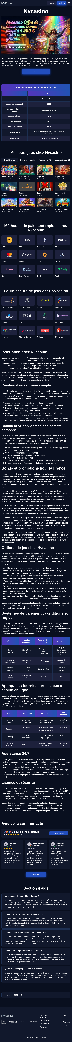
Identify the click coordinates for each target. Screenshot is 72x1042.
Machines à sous (61, 160)
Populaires (8, 160)
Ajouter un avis (59, 833)
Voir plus (36, 874)
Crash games (43, 160)
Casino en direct (26, 160)
